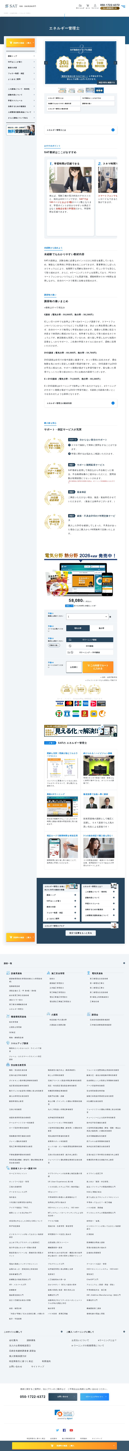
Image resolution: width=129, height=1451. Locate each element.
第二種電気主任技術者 (99, 992)
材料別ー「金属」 (94, 1221)
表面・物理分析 (15, 1308)
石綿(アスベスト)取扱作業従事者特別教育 (65, 1080)
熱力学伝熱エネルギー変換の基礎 (22, 1247)
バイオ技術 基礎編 (95, 1207)
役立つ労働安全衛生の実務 (20, 1300)
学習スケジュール (15, 100)
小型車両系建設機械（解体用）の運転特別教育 (65, 1129)
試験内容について (15, 94)
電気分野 (78, 628)
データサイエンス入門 (18, 1192)
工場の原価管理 (15, 1186)
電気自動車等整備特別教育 (59, 1136)
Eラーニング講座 (90, 639)
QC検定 (12, 1032)
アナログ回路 (53, 1221)
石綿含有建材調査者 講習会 (22, 1350)
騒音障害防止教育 (16, 1101)
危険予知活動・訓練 (56, 1096)
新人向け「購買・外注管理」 (98, 1181)
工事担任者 (94, 1001)
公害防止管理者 (15, 1027)
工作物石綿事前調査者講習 (100, 1025)
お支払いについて (80, 1340)
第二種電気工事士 (97, 988)
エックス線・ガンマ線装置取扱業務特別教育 (65, 1147)
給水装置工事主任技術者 (19, 995)
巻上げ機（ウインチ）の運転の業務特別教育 (65, 1102)
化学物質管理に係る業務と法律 (60, 1269)
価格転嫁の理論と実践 (96, 1313)
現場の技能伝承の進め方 (96, 1247)
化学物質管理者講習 (56, 1117)
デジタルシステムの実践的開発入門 (101, 1212)
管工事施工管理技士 (58, 992)
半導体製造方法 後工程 (96, 1290)
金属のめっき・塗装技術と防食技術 (23, 1269)
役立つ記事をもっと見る (80, 932)
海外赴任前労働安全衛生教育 (98, 1146)
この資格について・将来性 (19, 89)
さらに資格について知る (18, 118)
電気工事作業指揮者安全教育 (21, 1146)
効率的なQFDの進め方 (57, 1202)
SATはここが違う (15, 62)
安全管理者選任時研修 (96, 1091)
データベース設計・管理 (96, 1264)
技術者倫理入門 (15, 1274)
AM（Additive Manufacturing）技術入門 (104, 1295)
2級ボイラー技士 (16, 1000)
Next (115, 63)
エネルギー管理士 (16, 1009)
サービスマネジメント (18, 1173)
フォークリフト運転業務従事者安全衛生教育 (65, 1161)
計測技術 (90, 1234)
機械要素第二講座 (94, 1308)
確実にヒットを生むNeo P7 (20, 1212)
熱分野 (101, 628)
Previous (46, 63)
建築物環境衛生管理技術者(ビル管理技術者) (25, 980)
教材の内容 (12, 67)
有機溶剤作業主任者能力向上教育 (100, 1159)
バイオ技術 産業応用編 (58, 1313)
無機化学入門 (53, 1295)
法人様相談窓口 (109, 8)
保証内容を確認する (107, 82)
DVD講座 (89, 646)
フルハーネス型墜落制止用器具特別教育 (103, 1070)
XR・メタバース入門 (17, 1284)
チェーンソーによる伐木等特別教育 (101, 1117)
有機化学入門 (92, 1300)
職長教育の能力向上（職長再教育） (62, 1070)
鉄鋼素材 (12, 1290)
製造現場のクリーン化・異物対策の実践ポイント (26, 1254)
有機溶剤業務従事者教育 (58, 1091)
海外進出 (12, 1197)
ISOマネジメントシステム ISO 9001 (63, 1207)
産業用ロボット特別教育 (58, 1141)
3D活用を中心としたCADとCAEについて (26, 1221)
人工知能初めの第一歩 (57, 1279)
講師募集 (31, 1340)
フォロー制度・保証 (16, 73)
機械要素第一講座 (55, 1247)
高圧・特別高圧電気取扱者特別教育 (62, 1085)
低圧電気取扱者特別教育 (19, 1085)
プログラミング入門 (56, 1264)
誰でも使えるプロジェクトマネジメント (103, 1197)
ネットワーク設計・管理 (19, 1181)
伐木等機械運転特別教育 (96, 1136)
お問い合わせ (15, 1366)
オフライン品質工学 (95, 1173)
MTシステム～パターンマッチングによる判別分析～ (65, 1214)
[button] (64, 1415)
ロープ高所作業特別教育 (19, 1128)
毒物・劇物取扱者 (16, 1037)
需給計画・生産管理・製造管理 (60, 1226)
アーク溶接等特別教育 (96, 1085)
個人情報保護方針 (18, 1356)
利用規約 (46, 1361)
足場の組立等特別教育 (18, 1075)
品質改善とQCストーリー (58, 1242)
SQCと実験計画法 (94, 1192)
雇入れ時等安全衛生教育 (19, 1096)
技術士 (52, 978)
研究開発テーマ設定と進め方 (59, 1234)
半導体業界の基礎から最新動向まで (62, 1197)
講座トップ (12, 56)
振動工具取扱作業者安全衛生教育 (100, 1096)
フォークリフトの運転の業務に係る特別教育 (104, 1110)
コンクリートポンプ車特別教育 (60, 1122)
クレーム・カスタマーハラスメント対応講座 (25, 1057)
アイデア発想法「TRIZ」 (19, 1207)
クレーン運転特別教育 (18, 1141)
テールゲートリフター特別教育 (21, 1122)
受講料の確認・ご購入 (22, 43)
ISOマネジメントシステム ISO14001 (102, 1269)
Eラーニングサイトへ (94, 1397)
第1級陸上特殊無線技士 (99, 997)
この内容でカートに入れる (99, 667)
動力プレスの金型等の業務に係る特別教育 (26, 1091)
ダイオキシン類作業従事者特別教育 (23, 1080)
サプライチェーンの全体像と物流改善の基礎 (65, 1174)
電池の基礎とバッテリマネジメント (23, 1264)
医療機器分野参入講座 (96, 1242)
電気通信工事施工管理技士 (60, 1001)
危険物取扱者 (14, 986)
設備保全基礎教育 (94, 1252)
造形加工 (51, 1274)
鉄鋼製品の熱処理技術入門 (20, 1279)
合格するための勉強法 (17, 106)
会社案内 (13, 1340)
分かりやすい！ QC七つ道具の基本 (62, 1284)
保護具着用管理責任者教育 (20, 1117)
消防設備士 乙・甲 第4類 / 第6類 (22, 990)
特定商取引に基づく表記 (21, 1361)
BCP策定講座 (14, 1226)
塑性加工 (90, 1274)
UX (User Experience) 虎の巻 (60, 1181)
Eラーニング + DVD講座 (90, 652)
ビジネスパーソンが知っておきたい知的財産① (104, 1227)
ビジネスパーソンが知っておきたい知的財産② (26, 1235)
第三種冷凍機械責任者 (18, 1004)
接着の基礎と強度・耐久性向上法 (61, 1290)
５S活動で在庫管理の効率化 (20, 1202)
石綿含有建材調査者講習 (100, 1019)
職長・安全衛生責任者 (18, 1070)
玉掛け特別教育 (15, 1109)
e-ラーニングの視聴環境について (88, 1345)
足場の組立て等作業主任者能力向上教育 (103, 1154)
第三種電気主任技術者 (99, 978)
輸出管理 (51, 1308)
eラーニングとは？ (107, 1340)
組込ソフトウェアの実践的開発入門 (101, 1186)
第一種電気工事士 (97, 983)
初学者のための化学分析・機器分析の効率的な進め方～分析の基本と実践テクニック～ (65, 1255)
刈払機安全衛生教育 (95, 1101)
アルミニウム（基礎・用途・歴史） (101, 1284)
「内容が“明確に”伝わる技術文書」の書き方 (27, 1313)
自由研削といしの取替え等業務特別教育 (103, 1080)
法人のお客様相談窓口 (20, 1345)
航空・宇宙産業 (15, 1318)
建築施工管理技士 (57, 983)
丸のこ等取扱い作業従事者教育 (60, 1109)
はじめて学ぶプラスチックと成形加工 (24, 1242)
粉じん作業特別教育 (56, 1075)
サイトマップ (37, 1366)
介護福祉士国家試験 (58, 1025)
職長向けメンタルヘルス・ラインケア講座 (25, 1049)
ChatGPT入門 (92, 1279)
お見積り (74, 667)
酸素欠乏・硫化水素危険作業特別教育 (102, 1075)
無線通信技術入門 (16, 1295)
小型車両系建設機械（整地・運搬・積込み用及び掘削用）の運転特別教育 (104, 1129)
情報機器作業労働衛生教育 (20, 1136)
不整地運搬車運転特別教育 (20, 1154)
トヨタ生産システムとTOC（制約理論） (64, 1186)
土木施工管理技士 (57, 988)
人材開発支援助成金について (19, 112)
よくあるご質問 (14, 79)
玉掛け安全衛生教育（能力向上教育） (63, 1154)
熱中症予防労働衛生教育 (96, 1122)
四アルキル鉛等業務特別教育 (98, 1141)
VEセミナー (53, 1192)
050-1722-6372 (110, 5)
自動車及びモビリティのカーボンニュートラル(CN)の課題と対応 (65, 1301)
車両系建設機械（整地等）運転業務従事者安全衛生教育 (26, 1161)
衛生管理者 (13, 1022)
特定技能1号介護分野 (58, 1019)
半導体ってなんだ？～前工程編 (99, 1202)
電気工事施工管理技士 (59, 997)
